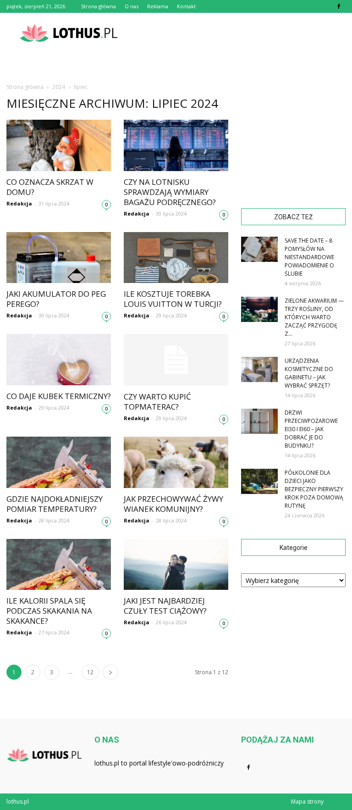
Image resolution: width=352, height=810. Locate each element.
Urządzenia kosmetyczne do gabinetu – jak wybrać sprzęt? (309, 373)
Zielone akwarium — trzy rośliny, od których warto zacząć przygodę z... (314, 317)
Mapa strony (307, 801)
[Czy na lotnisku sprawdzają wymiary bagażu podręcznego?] (176, 145)
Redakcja (19, 203)
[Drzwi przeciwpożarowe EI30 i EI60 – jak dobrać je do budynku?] (259, 421)
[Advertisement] (238, 33)
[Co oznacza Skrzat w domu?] (58, 145)
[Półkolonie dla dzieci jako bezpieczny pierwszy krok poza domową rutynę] (259, 481)
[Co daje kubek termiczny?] (58, 359)
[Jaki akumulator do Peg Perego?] (58, 257)
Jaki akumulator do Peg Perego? (56, 298)
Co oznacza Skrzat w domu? (50, 187)
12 (90, 672)
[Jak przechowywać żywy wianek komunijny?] (176, 462)
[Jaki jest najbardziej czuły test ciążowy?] (176, 564)
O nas (131, 6)
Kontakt (186, 6)
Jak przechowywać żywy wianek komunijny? (173, 504)
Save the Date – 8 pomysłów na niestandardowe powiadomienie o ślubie (309, 257)
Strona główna (98, 6)
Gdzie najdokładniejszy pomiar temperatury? (54, 504)
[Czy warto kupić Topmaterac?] (176, 360)
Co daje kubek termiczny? (58, 396)
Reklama (157, 6)
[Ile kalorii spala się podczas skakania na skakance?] (58, 564)
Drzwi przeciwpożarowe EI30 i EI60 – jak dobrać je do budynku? (311, 429)
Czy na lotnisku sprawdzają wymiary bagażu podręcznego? (170, 192)
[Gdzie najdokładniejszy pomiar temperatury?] (58, 462)
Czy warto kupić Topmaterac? (157, 401)
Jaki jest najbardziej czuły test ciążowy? (165, 605)
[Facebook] (339, 6)
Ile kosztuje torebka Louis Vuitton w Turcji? (173, 298)
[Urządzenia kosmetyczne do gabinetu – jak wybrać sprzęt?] (259, 369)
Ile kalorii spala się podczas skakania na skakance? (49, 610)
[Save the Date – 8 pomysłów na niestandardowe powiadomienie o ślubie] (259, 249)
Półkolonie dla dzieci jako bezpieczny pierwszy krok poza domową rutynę (314, 489)
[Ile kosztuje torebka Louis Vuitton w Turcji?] (176, 257)
